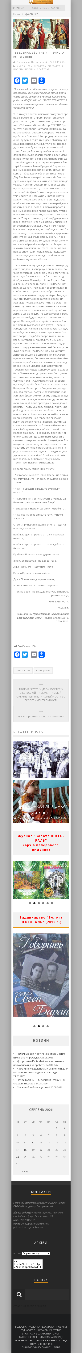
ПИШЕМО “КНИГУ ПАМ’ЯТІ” (36, 1347)
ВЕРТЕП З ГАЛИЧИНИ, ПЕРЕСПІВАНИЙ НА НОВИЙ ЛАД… (41, 761)
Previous (16, 879)
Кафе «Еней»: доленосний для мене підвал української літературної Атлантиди (40, 1070)
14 (48, 1142)
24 (17, 1157)
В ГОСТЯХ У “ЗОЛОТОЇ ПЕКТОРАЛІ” (41, 1333)
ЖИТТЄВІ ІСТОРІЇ (28, 1337)
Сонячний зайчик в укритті (33, 1087)
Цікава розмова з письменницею (41, 716)
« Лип (25, 1171)
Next (66, 879)
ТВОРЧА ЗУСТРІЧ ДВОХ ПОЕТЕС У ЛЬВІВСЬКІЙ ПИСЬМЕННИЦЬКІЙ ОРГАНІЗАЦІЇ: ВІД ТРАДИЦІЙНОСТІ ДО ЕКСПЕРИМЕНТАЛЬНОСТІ (41, 694)
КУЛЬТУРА (40, 66)
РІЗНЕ (57, 1347)
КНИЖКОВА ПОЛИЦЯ (51, 1337)
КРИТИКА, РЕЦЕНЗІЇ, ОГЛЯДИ (51, 1340)
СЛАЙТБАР (43, 69)
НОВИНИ (30, 69)
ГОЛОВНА (21, 1326)
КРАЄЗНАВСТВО (24, 1340)
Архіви (17, 1253)
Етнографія (43, 670)
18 (25, 1149)
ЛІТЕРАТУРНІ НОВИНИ (41, 1344)
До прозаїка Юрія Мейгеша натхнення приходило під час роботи (38, 1063)
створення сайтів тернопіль (30, 1306)
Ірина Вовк (23, 670)
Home (16, 14)
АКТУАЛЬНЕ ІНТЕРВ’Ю (50, 1330)
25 (25, 1157)
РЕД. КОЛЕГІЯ (28, 1330)
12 (33, 1142)
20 (41, 1149)
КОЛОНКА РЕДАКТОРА (41, 1326)
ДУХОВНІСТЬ (32, 14)
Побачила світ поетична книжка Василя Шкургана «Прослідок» (39, 1055)
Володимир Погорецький (32, 62)
